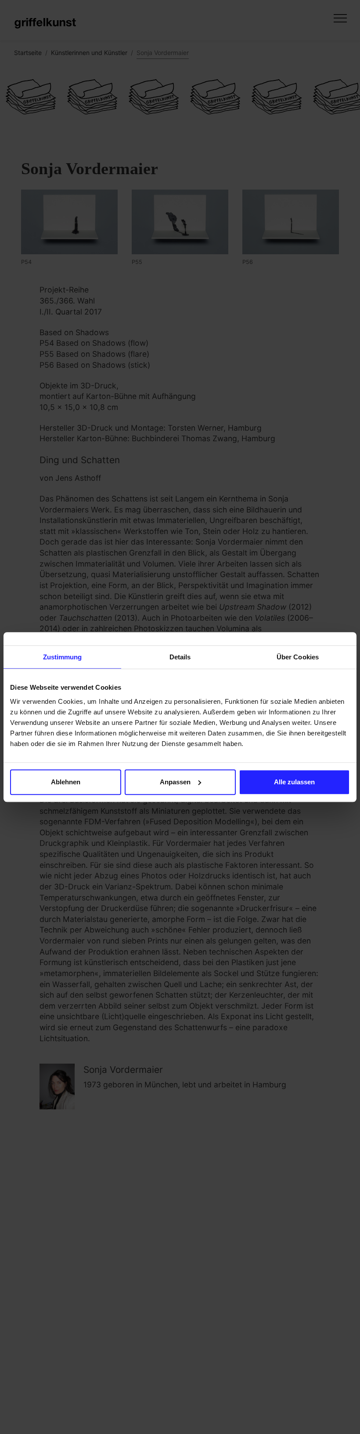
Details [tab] (180, 657)
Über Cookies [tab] (298, 657)
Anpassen (175, 782)
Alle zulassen (294, 782)
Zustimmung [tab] (62, 657)
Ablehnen (65, 782)
